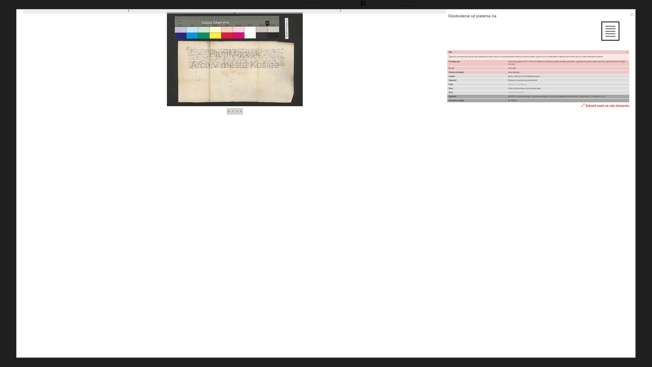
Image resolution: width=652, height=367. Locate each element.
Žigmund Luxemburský (517, 84)
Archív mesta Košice (516, 92)
